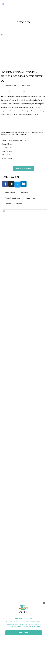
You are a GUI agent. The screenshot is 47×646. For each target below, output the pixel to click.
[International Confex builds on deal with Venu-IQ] (3, 91)
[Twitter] (17, 185)
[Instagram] (11, 184)
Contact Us (24, 193)
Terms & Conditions (12, 198)
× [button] (44, 603)
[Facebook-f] (5, 184)
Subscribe (23, 633)
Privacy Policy (29, 198)
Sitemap (19, 204)
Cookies (8, 204)
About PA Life (10, 193)
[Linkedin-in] (23, 184)
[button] (40, 3)
